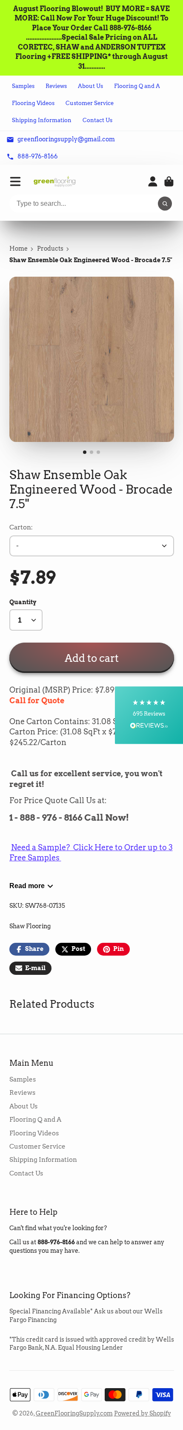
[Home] (54, 181)
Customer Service (90, 103)
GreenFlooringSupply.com (74, 1413)
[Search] (165, 203)
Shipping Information (41, 120)
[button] (149, 715)
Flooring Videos (33, 103)
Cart (169, 181)
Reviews (56, 86)
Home (18, 248)
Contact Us (97, 120)
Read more (27, 885)
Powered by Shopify (142, 1413)
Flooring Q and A (137, 86)
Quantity (22, 602)
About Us (90, 86)
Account (153, 181)
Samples (23, 86)
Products (50, 248)
